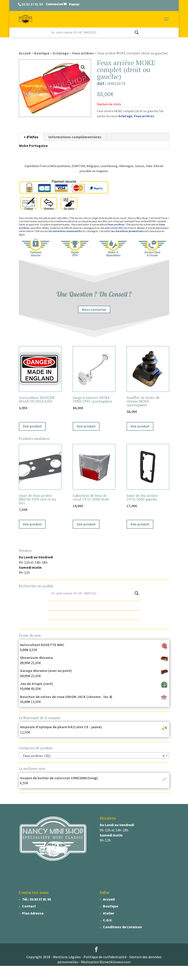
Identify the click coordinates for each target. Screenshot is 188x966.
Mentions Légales (67, 957)
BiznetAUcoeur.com (115, 962)
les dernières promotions (127, 231)
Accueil (25, 53)
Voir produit (32, 426)
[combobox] (94, 755)
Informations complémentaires (74, 137)
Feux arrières (83, 53)
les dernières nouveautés (65, 231)
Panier (74, 4)
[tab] (31, 137)
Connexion (54, 4)
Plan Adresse (33, 913)
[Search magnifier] (136, 32)
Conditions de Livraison (122, 927)
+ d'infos (31, 137)
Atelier (108, 913)
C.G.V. (107, 920)
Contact (29, 906)
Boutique (42, 53)
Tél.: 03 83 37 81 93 (36, 899)
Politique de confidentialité (105, 957)
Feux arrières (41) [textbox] (92, 755)
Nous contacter (94, 309)
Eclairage (61, 53)
